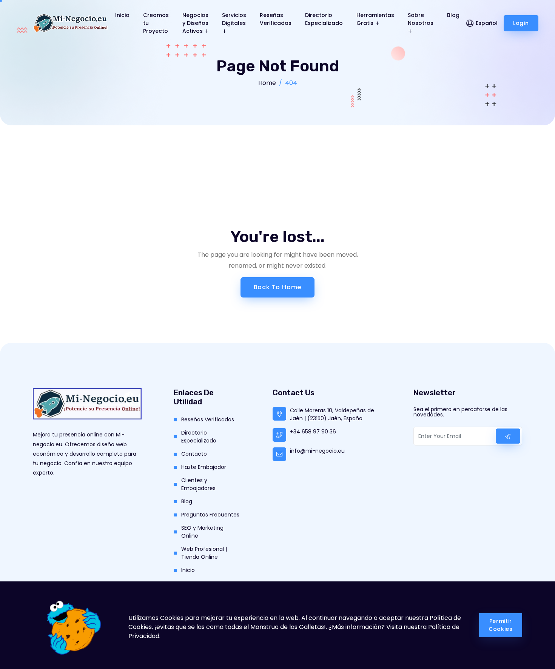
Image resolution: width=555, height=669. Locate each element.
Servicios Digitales (234, 19)
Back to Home (278, 287)
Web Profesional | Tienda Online (204, 553)
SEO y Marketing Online (202, 532)
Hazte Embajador (203, 467)
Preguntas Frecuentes (210, 514)
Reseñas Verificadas (275, 19)
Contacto (194, 454)
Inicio (122, 15)
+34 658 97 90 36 (313, 431)
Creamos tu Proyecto (156, 23)
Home (267, 83)
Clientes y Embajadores (198, 484)
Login (521, 23)
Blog (453, 15)
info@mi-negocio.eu (317, 451)
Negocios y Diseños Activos (195, 23)
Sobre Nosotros (420, 19)
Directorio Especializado (324, 19)
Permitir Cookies (501, 625)
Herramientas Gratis (375, 19)
